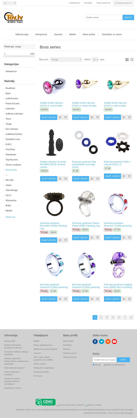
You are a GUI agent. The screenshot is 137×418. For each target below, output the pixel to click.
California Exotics (14, 134)
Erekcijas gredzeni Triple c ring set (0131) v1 (117, 163)
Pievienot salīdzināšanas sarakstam (60, 117)
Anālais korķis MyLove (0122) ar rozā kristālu (51, 104)
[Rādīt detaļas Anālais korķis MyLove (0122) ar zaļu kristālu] (118, 83)
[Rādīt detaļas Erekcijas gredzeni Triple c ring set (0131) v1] (118, 142)
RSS (108, 341)
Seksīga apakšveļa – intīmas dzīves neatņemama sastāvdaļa (16, 361)
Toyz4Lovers (12, 159)
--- (7, 175)
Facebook (95, 341)
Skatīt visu (10, 217)
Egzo (8, 93)
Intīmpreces (41, 34)
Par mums (38, 376)
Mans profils (89, 34)
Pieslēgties (88, 3)
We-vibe (10, 180)
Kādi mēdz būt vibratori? (14, 368)
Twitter (101, 341)
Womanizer (11, 200)
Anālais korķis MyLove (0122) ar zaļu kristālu (115, 104)
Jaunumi (58, 34)
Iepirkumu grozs (70, 353)
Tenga (9, 124)
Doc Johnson (12, 129)
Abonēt (98, 365)
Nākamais (125, 317)
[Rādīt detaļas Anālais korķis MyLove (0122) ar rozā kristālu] (54, 83)
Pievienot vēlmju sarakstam (65, 117)
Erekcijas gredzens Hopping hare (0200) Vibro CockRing (118, 286)
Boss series (11, 170)
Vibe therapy (12, 190)
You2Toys (10, 149)
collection (10, 108)
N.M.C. (9, 144)
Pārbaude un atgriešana (44, 368)
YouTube (114, 341)
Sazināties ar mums (112, 34)
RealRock (10, 88)
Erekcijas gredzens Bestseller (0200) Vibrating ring (53, 226)
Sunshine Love (13, 139)
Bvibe (8, 205)
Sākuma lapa (21, 34)
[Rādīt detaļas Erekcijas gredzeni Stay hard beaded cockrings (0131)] (86, 142)
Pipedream (11, 154)
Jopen (9, 185)
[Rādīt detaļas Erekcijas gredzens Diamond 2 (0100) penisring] (54, 264)
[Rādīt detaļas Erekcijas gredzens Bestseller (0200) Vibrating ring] (54, 203)
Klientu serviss (40, 364)
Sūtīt (123, 360)
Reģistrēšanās (74, 3)
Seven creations (13, 165)
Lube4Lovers (12, 98)
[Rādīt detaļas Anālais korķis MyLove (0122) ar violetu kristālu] (86, 83)
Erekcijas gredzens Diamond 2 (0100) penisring (54, 286)
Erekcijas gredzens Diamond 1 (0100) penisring (118, 224)
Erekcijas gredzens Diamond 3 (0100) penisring (86, 286)
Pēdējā (131, 317)
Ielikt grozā (49, 117)
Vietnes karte (9, 341)
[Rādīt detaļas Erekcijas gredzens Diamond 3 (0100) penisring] (86, 264)
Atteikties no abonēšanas (114, 365)
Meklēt (128, 17)
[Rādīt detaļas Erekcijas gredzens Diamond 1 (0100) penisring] (118, 203)
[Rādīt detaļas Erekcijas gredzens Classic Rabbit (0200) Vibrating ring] (86, 203)
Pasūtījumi (67, 345)
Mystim (9, 210)
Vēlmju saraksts (70, 357)
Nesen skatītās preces (43, 345)
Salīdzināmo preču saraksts (45, 349)
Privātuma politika (41, 372)
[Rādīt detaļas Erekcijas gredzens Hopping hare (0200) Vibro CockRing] (118, 264)
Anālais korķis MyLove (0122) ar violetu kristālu (84, 104)
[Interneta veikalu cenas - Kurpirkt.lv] (70, 404)
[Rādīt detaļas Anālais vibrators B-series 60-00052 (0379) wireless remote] (54, 142)
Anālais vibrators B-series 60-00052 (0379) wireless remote (53, 164)
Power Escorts (12, 103)
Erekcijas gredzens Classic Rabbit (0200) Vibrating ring (86, 224)
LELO (8, 195)
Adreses (66, 349)
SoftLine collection (14, 114)
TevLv (8, 119)
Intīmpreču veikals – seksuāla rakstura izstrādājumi (12, 381)
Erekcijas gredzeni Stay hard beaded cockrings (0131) (84, 164)
